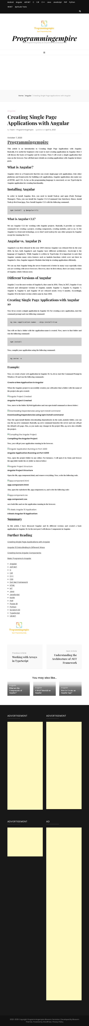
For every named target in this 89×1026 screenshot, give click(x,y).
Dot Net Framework (19, 582)
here (23, 202)
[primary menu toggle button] (44, 52)
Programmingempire (44, 38)
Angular (19, 2)
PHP (65, 2)
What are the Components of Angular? (15, 690)
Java (49, 2)
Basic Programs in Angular (19, 558)
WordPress (47, 1022)
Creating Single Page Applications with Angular (28, 542)
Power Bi (13, 603)
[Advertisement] (44, 72)
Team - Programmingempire (21, 130)
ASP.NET (27, 2)
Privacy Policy (57, 1022)
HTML (12, 585)
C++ (43, 2)
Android (10, 2)
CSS (11, 579)
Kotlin (12, 597)
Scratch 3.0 (15, 610)
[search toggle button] (80, 11)
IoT (11, 588)
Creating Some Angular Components (24, 553)
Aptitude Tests (21, 7)
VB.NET (10, 7)
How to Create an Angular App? (68, 691)
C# (37, 2)
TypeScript (15, 613)
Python (72, 2)
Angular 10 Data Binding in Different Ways (26, 547)
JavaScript (57, 2)
